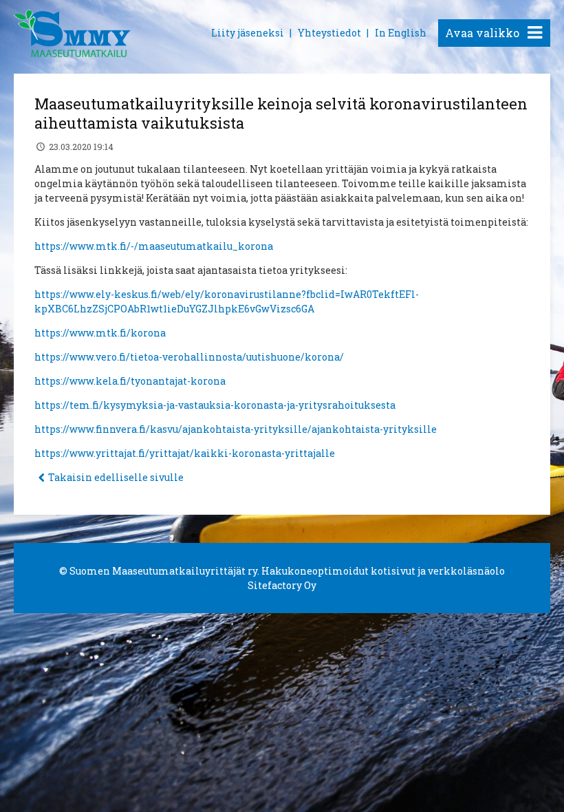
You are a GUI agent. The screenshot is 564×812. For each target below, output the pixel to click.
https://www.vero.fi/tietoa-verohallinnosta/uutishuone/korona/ (189, 356)
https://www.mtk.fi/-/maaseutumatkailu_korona (153, 246)
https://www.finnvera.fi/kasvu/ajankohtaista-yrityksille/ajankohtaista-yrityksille (235, 429)
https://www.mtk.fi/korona (100, 332)
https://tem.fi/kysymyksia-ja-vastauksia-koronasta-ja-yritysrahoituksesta (214, 405)
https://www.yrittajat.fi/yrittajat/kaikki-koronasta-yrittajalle (184, 453)
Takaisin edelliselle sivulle (116, 477)
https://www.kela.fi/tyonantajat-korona (130, 380)
